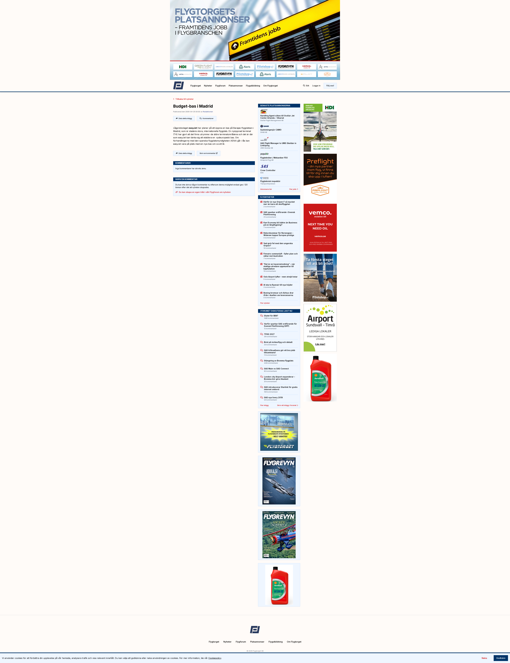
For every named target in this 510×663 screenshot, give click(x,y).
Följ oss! (330, 85)
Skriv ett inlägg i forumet (286, 405)
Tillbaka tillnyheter (184, 99)
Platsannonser (236, 85)
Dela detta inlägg (185, 118)
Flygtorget (195, 85)
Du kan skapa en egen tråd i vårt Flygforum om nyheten (205, 192)
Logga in (316, 85)
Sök (307, 85)
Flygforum (220, 85)
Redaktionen (208, 112)
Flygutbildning (253, 85)
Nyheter (208, 85)
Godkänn (500, 658)
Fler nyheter (265, 303)
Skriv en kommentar (207, 153)
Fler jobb (292, 189)
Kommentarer (208, 118)
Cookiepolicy (214, 658)
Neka (484, 658)
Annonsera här (266, 189)
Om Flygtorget (270, 85)
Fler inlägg (264, 405)
